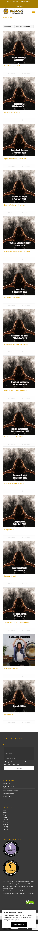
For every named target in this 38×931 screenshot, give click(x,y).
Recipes (5, 824)
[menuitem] (12, 1)
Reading (5, 822)
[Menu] (32, 11)
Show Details (26, 73)
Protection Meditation (8, 793)
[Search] (28, 11)
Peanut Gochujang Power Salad (10, 790)
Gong (4, 815)
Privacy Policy (15, 764)
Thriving (5, 827)
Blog (4, 810)
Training (5, 829)
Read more (12, 73)
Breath (5, 812)
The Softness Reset (7, 796)
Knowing (5, 819)
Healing (5, 817)
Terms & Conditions (25, 1)
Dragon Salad (6, 783)
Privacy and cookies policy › (11, 920)
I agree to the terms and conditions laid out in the (18, 763)
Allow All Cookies (19, 924)
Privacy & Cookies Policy (12, 1)
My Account (18, 4)
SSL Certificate (6, 903)
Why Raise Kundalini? (8, 787)
